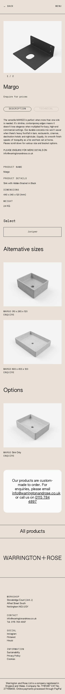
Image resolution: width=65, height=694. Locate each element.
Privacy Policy (13, 656)
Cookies (11, 659)
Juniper (32, 232)
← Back (8, 6)
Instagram (11, 634)
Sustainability (13, 652)
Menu (58, 6)
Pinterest (11, 637)
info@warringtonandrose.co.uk (18, 153)
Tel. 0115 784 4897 (16, 622)
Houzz (10, 640)
